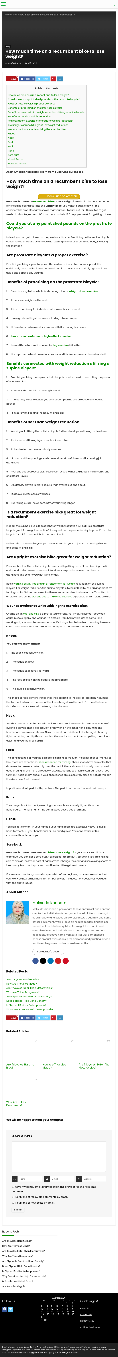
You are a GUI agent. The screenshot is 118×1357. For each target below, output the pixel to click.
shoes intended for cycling (55, 762)
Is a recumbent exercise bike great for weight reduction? (40, 120)
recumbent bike (43, 201)
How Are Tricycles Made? (54, 1066)
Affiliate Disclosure (90, 1327)
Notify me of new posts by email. (35, 1203)
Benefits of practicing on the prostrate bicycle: (35, 108)
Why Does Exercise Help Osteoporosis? (24, 1276)
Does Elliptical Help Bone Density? (21, 1266)
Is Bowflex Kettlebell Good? (17, 1281)
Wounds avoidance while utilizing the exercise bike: (37, 129)
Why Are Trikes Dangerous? (16, 1103)
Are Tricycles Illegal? (13, 1286)
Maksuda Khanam (13, 63)
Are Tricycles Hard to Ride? (20, 1066)
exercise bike (31, 613)
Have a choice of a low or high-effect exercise (41, 336)
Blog (15, 14)
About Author (15, 159)
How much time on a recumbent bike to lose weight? (38, 95)
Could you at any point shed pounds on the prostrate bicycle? (44, 99)
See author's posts (48, 951)
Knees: (12, 133)
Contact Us (86, 1314)
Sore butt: (13, 155)
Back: (11, 146)
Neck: (11, 137)
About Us (85, 1308)
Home (8, 14)
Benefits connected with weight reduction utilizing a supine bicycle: (46, 112)
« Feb (44, 1319)
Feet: (11, 142)
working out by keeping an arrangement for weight (44, 584)
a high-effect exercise (83, 291)
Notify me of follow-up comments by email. (41, 1197)
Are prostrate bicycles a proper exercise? (31, 103)
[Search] (113, 4)
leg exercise (60, 345)
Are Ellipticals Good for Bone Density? (23, 1261)
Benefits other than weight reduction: (29, 116)
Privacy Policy (87, 1321)
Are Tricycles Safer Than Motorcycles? (95, 1066)
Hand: (11, 150)
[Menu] (3, 4)
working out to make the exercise (52, 596)
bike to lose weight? (61, 852)
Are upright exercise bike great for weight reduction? (38, 125)
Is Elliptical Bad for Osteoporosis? (21, 1271)
